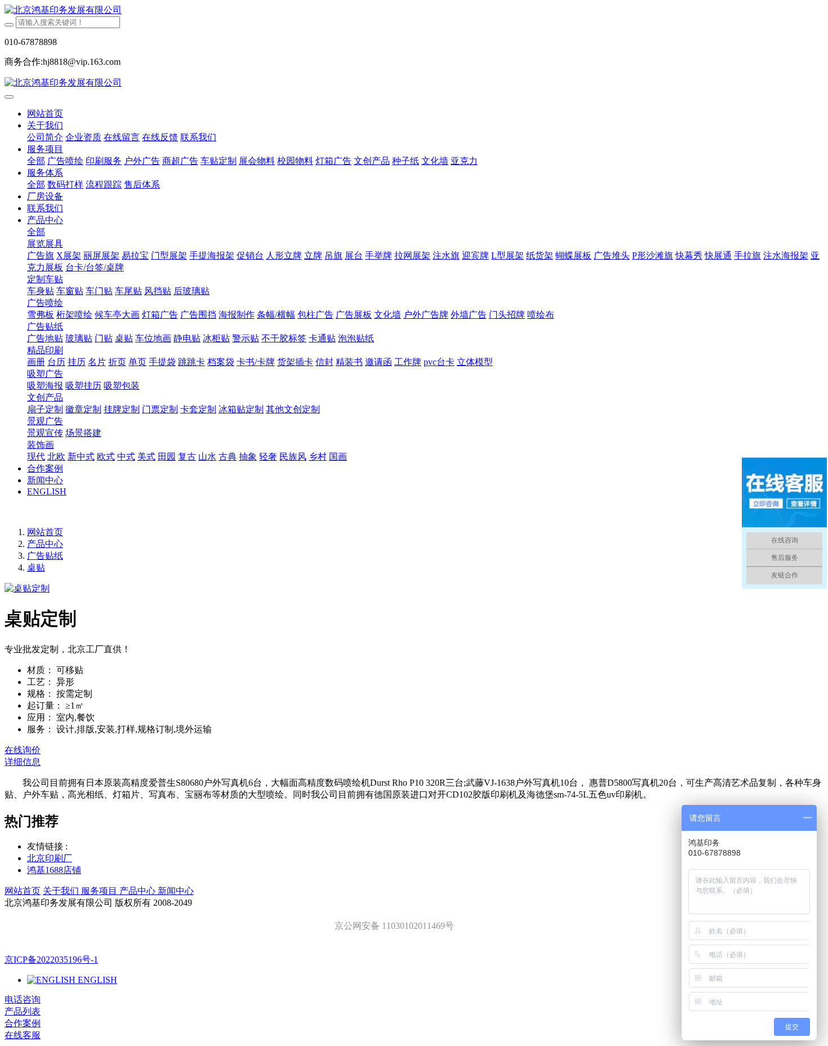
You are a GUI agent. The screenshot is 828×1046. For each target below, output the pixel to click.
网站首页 (45, 113)
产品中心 (45, 544)
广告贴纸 (45, 555)
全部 (36, 161)
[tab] (414, 762)
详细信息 (23, 762)
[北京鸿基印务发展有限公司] (414, 10)
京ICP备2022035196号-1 (51, 959)
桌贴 (36, 567)
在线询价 (23, 750)
